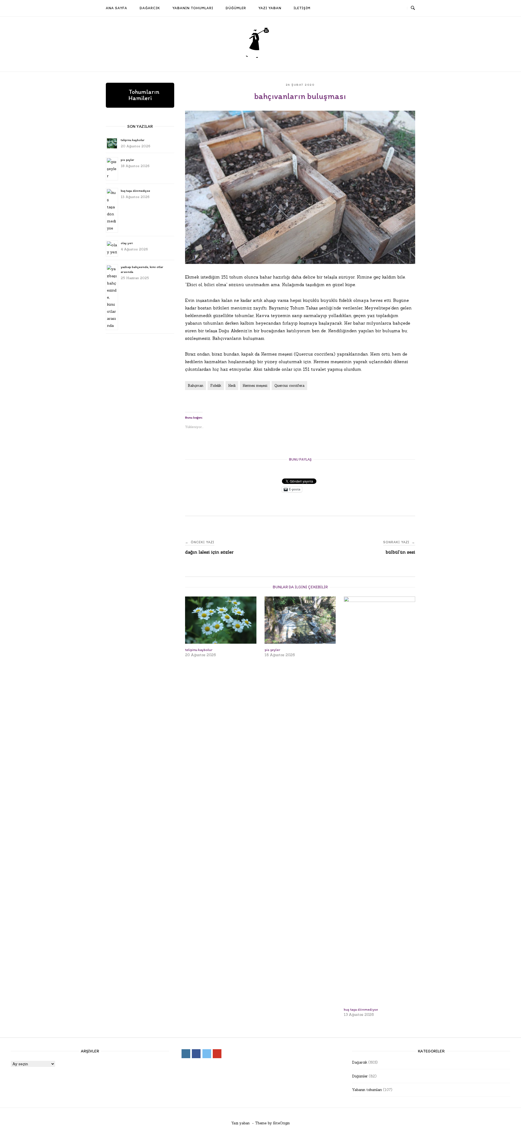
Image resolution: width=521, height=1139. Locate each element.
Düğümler (360, 1076)
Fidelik (215, 385)
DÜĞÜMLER (235, 8)
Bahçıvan (195, 385)
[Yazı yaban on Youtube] (399, 8)
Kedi (232, 385)
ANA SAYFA (116, 8)
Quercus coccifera (289, 385)
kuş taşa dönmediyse (135, 191)
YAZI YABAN (269, 8)
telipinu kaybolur (132, 140)
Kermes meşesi (255, 385)
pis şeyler (127, 160)
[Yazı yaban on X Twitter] (389, 8)
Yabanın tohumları (367, 1089)
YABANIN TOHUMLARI (192, 8)
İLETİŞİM (302, 8)
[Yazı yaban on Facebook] (380, 8)
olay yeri (127, 243)
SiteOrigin (281, 1123)
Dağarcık (359, 1062)
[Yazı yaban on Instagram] (370, 8)
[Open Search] (413, 8)
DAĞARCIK (149, 8)
